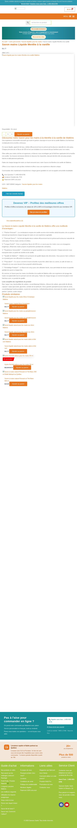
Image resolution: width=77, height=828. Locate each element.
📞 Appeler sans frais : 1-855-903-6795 (60, 721)
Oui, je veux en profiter (38, 212)
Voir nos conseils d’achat (13, 194)
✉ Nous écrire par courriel (55, 727)
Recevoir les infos (38, 37)
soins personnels (14, 42)
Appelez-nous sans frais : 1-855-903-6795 (44, 4)
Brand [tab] (16, 221)
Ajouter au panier (23, 134)
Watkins (4, 188)
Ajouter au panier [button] (18, 307)
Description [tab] (10, 221)
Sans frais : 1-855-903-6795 (10, 16)
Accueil (4, 42)
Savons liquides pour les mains (32, 42)
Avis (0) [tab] (20, 221)
